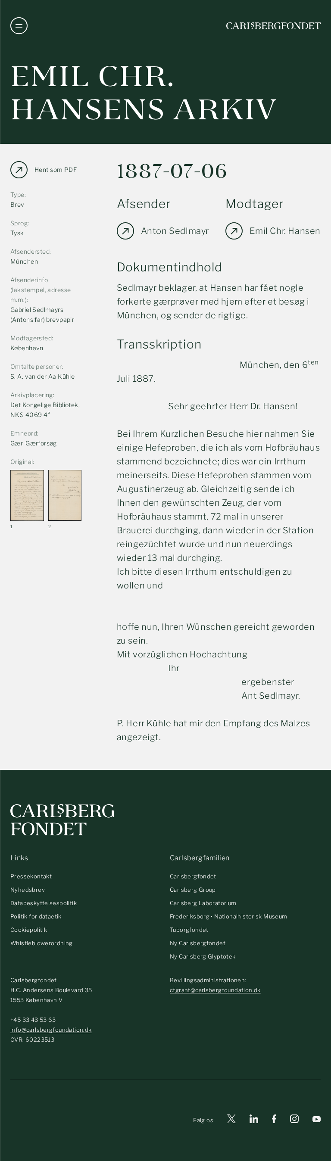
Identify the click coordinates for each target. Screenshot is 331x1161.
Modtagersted (31, 338)
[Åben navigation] (19, 25)
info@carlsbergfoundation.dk (51, 1029)
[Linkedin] (254, 1120)
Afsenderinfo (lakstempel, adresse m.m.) (40, 289)
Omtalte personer (36, 366)
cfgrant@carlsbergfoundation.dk (215, 990)
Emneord (23, 433)
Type (17, 194)
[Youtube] (316, 1120)
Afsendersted (30, 251)
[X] (231, 1120)
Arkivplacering (31, 394)
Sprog (19, 223)
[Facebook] (274, 1120)
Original (21, 461)
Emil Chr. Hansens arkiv (144, 93)
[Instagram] (294, 1120)
